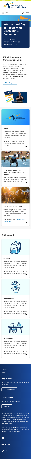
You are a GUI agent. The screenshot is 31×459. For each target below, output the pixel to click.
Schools (6, 258)
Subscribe (7, 406)
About (5, 128)
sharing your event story (13, 220)
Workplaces (8, 338)
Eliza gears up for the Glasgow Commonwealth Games (13, 172)
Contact (4, 370)
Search (26, 13)
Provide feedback (9, 389)
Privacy (3, 372)
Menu (6, 13)
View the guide (10, 83)
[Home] (15, 5)
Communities (8, 298)
